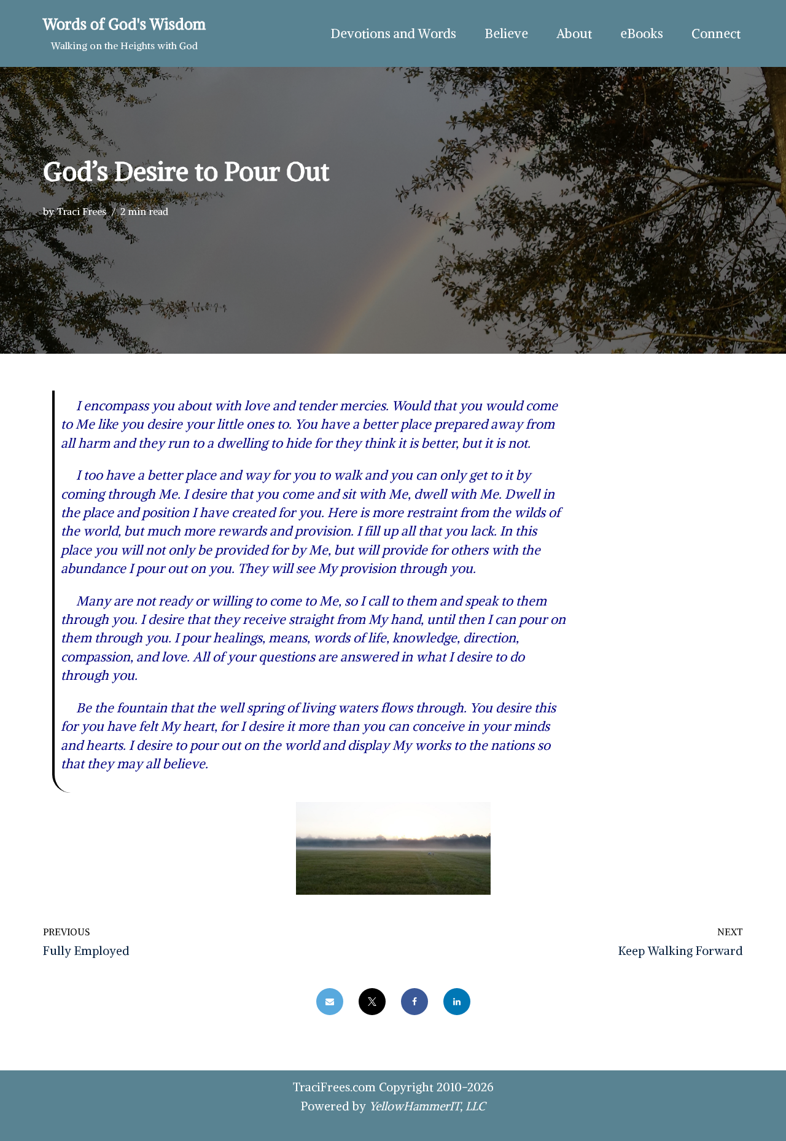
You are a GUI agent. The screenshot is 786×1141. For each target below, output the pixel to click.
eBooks (641, 33)
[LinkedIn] (456, 1001)
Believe (506, 33)
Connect (716, 33)
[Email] (329, 1001)
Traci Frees (81, 211)
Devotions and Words (393, 33)
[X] (372, 1001)
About (574, 33)
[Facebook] (414, 1001)
